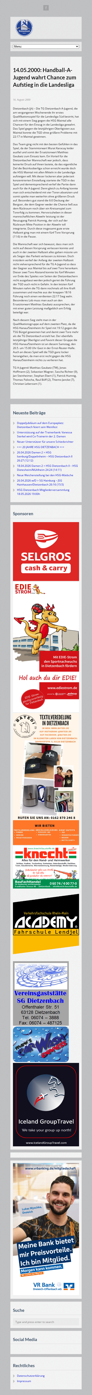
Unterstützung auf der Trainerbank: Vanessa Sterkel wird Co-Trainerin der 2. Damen (44, 434)
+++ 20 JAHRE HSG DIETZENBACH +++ (40, 447)
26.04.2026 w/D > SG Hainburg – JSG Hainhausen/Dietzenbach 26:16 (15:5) (40, 482)
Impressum (24, 1381)
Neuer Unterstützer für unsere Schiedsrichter (45, 442)
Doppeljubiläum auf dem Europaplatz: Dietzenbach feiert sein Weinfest (40, 425)
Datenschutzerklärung (31, 1376)
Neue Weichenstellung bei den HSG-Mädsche (45, 475)
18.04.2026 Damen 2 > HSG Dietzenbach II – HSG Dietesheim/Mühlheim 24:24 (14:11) (47, 468)
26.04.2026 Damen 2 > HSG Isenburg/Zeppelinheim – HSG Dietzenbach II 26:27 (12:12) (44, 456)
